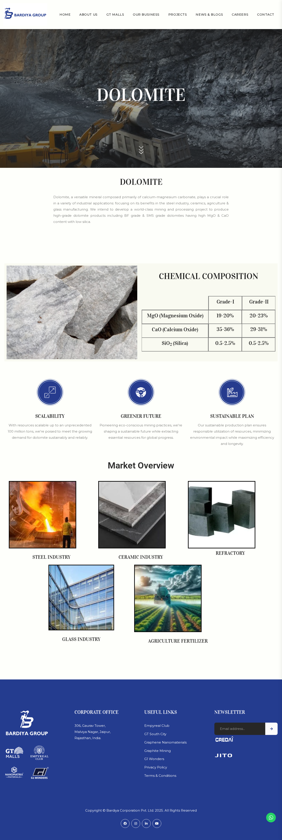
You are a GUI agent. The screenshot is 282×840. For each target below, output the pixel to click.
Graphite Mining (157, 751)
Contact (265, 15)
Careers (240, 15)
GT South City (155, 734)
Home (64, 15)
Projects (177, 15)
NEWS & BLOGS (209, 15)
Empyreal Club (156, 725)
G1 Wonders (154, 759)
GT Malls (115, 15)
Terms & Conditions (160, 775)
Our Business (146, 15)
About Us (88, 15)
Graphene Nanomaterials (165, 742)
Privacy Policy (155, 767)
